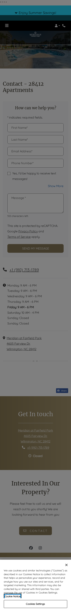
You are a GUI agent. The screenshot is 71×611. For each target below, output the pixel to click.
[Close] (66, 565)
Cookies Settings (35, 603)
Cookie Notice (12, 596)
